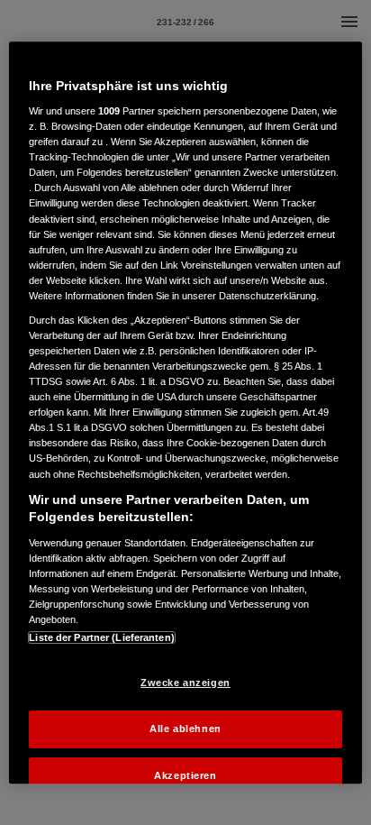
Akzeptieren (185, 775)
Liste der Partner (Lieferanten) (102, 637)
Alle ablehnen (185, 728)
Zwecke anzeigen (185, 682)
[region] (185, 412)
